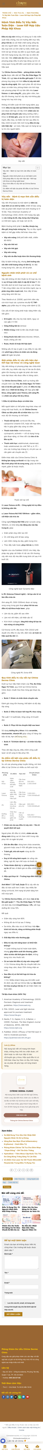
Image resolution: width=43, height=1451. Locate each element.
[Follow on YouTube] (27, 1397)
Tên (6, 1273)
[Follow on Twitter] (11, 1397)
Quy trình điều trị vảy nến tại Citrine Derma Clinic (19, 185)
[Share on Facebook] (15, 1170)
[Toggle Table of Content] (36, 168)
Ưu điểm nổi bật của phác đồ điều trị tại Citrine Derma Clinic (21, 190)
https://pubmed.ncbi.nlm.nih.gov (17, 1038)
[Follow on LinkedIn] (23, 1397)
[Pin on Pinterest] (27, 1170)
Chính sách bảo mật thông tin (29, 1427)
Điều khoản (12, 1427)
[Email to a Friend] (23, 1170)
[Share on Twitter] (19, 1170)
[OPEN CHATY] (2, 1440)
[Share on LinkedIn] (31, 1170)
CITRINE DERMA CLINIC (21, 1090)
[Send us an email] (15, 1397)
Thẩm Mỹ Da (13, 1182)
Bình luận (8, 1254)
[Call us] (19, 1397)
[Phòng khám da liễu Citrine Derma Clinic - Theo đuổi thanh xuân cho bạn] (21, 4)
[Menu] (3, 4)
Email (7, 1283)
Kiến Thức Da (19, 13)
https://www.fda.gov (12, 1015)
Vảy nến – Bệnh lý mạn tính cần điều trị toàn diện (19, 172)
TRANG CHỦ (6, 13)
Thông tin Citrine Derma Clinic (21, 1120)
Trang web (8, 1293)
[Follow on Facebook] (4, 1397)
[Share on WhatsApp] (11, 1170)
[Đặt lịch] (39, 873)
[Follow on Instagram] (7, 1397)
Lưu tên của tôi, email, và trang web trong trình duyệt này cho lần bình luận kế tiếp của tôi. (20, 1306)
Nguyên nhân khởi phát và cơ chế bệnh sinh (19, 176)
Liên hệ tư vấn (21, 1115)
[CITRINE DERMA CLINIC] (21, 1080)
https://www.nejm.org (13, 1028)
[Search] (40, 4)
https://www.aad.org (21, 1005)
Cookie (21, 1430)
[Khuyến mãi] (39, 865)
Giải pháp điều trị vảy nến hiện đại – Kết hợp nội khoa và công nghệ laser (19, 180)
